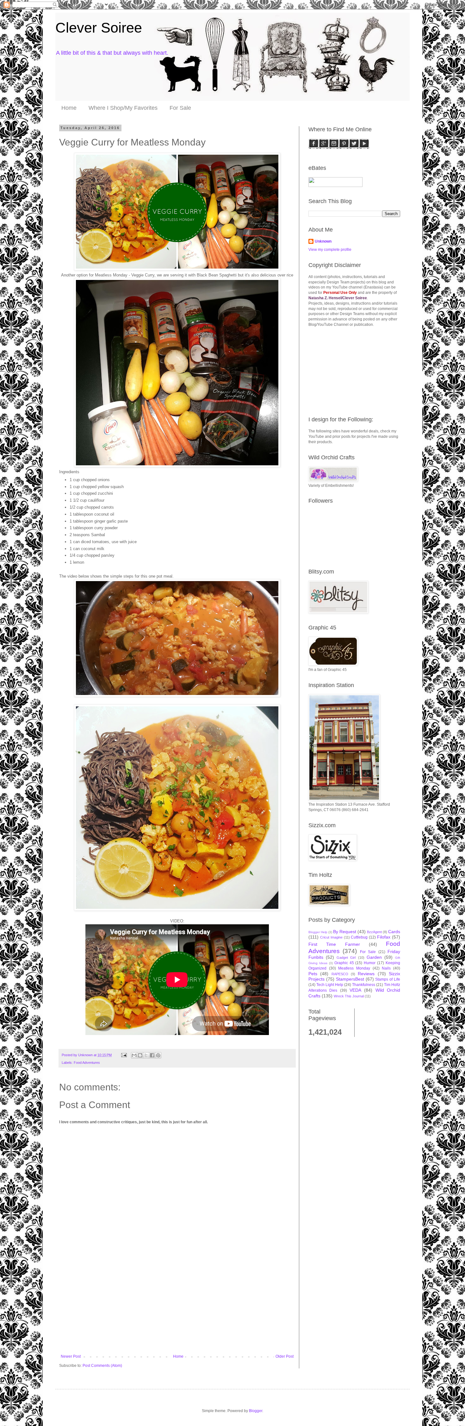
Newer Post (71, 1356)
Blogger (255, 1411)
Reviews (366, 973)
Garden (374, 957)
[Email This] (134, 1055)
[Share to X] (146, 1055)
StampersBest (350, 979)
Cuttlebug (359, 937)
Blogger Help (317, 932)
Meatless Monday (354, 968)
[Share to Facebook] (152, 1055)
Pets (312, 973)
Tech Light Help (329, 985)
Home (69, 108)
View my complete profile (329, 249)
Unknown (323, 241)
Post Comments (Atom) (102, 1365)
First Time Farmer (334, 944)
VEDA (355, 990)
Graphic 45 (344, 963)
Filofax (383, 936)
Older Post (285, 1356)
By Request (344, 931)
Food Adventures (87, 1062)
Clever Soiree (98, 28)
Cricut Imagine (331, 937)
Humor (369, 963)
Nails (386, 968)
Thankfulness (363, 985)
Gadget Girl (346, 957)
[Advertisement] (177, 1306)
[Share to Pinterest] (158, 1055)
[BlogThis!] (140, 1055)
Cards (394, 931)
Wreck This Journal (349, 996)
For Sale (180, 108)
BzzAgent (374, 932)
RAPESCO (340, 974)
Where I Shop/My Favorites (123, 108)
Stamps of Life (387, 979)
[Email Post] (124, 1055)
